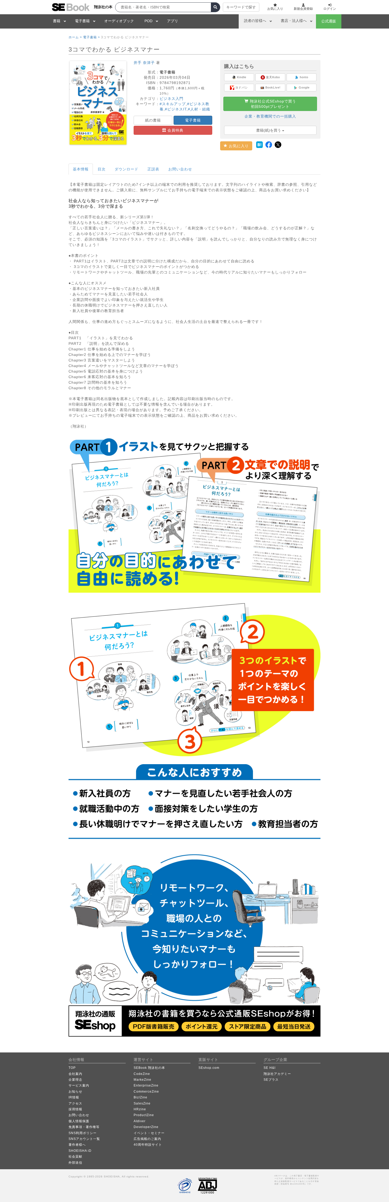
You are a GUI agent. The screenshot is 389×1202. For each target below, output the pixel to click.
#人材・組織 (199, 109)
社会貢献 (75, 1156)
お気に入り (238, 146)
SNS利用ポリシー (83, 1133)
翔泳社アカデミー (277, 1074)
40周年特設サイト (148, 1145)
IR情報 (74, 1097)
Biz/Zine (140, 1097)
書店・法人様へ (294, 20)
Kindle (241, 77)
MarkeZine (142, 1080)
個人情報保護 (79, 1121)
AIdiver (140, 1121)
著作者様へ (77, 1145)
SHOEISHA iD (80, 1151)
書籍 (56, 21)
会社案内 (75, 1074)
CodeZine (142, 1074)
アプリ (172, 21)
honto (303, 77)
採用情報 (75, 1109)
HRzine (140, 1109)
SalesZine (142, 1103)
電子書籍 (82, 21)
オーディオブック (119, 21)
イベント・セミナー (149, 1133)
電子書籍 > (91, 37)
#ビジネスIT (176, 109)
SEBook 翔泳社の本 (149, 1068)
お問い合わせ (180, 169)
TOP (72, 1068)
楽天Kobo (272, 77)
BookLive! (272, 87)
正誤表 (153, 169)
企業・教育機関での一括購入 (270, 116)
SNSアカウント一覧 (84, 1139)
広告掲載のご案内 (147, 1139)
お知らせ (75, 1091)
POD (148, 21)
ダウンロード (126, 169)
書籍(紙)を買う (269, 130)
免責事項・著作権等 (84, 1127)
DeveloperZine (146, 1127)
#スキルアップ (173, 104)
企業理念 (75, 1080)
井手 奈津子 (144, 63)
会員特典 (174, 130)
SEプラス (271, 1080)
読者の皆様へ (255, 20)
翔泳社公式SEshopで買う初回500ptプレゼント (272, 104)
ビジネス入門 (171, 98)
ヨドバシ (241, 87)
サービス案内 (79, 1085)
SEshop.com (208, 1068)
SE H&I (269, 1068)
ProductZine (144, 1115)
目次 (102, 169)
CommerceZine (146, 1091)
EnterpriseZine (146, 1085)
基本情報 (81, 169)
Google (304, 87)
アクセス (75, 1103)
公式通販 (328, 21)
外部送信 (75, 1162)
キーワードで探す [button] (241, 7)
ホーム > (75, 37)
